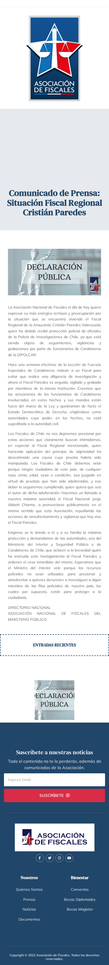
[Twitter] (50, 858)
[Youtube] (69, 858)
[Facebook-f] (40, 858)
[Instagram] (59, 858)
